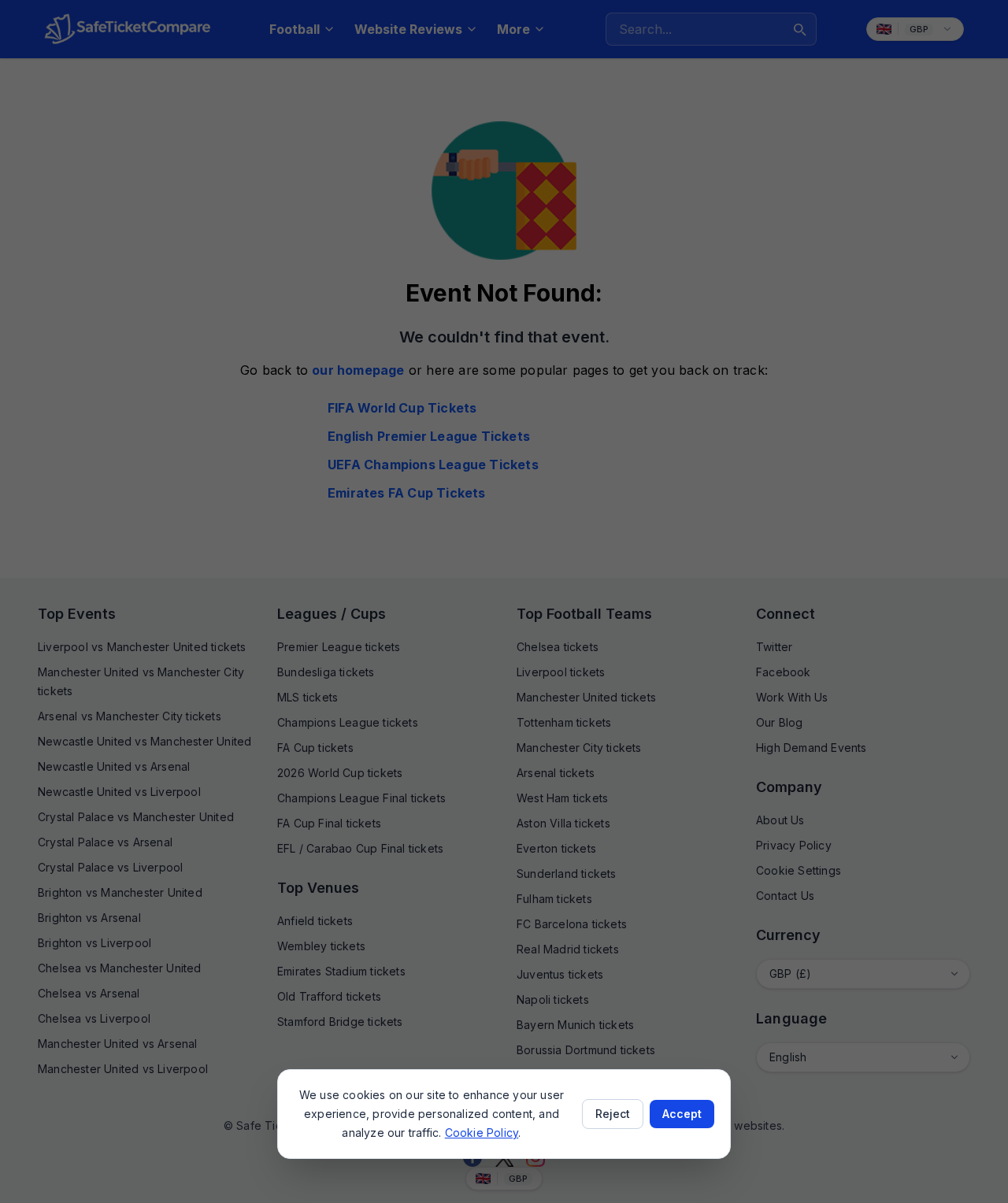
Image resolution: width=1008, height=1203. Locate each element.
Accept (682, 1113)
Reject (612, 1113)
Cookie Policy (482, 1132)
